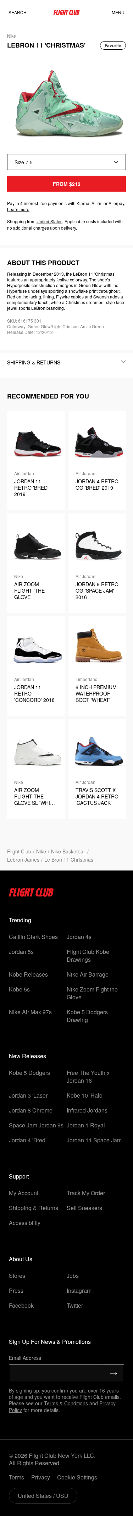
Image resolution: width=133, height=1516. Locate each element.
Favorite (113, 45)
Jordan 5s (21, 951)
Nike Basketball (68, 851)
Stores (17, 1275)
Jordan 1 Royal (86, 1125)
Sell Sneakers (84, 1208)
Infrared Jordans (87, 1110)
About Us (20, 1259)
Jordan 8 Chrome (30, 1110)
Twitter (75, 1305)
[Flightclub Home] (31, 894)
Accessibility (24, 1223)
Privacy (40, 1477)
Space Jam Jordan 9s (36, 1125)
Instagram (79, 1290)
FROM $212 (67, 183)
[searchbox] (24, 12)
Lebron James (23, 859)
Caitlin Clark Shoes (33, 937)
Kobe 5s (19, 989)
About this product (43, 262)
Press (16, 1290)
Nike (41, 851)
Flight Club (19, 851)
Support (19, 1176)
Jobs (73, 1275)
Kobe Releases (28, 974)
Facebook (21, 1305)
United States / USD (43, 1496)
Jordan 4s (79, 937)
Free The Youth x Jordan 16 (88, 1076)
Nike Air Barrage (88, 974)
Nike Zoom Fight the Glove (92, 993)
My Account (23, 1193)
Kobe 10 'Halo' (85, 1095)
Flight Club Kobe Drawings (88, 955)
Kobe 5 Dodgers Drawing (87, 1016)
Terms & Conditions (66, 1403)
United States (49, 221)
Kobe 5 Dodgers (29, 1073)
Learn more (18, 209)
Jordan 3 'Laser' (29, 1095)
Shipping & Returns (33, 1208)
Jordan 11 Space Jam (94, 1140)
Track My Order (86, 1193)
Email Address (25, 1358)
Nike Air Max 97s (30, 1012)
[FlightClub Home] (66, 12)
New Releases (27, 1056)
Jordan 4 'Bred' (27, 1140)
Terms (16, 1477)
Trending (20, 920)
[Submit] (113, 1373)
